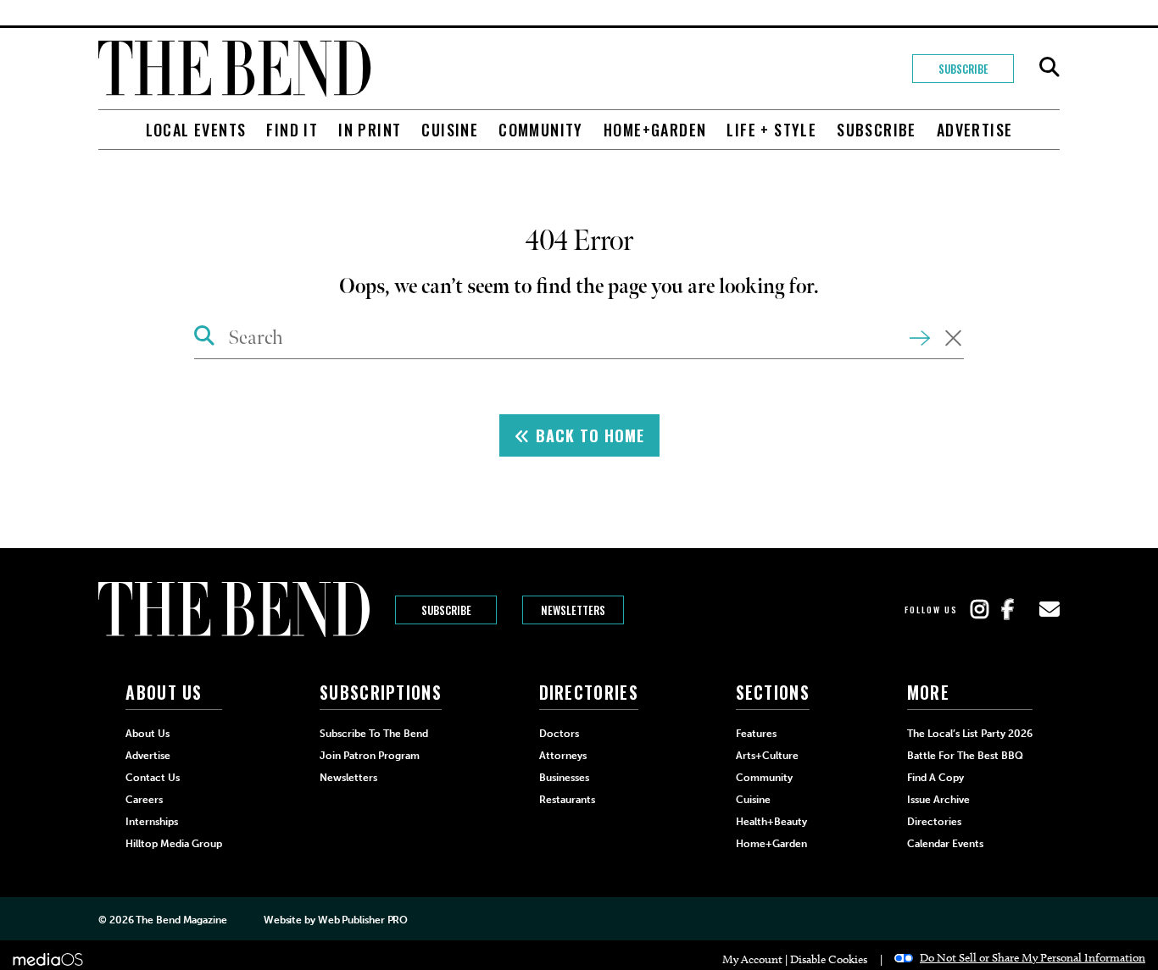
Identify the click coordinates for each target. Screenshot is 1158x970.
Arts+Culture (767, 756)
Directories (934, 822)
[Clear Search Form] (953, 339)
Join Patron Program (370, 756)
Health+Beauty (771, 822)
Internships (151, 822)
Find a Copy (935, 778)
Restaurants (567, 800)
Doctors (559, 734)
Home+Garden (655, 130)
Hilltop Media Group (173, 844)
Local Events (196, 130)
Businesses (564, 778)
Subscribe (963, 68)
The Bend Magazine (181, 920)
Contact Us (152, 778)
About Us (147, 734)
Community (540, 130)
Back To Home (587, 435)
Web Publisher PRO (363, 920)
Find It (292, 130)
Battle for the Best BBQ (965, 756)
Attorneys (563, 756)
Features (756, 734)
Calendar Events (945, 844)
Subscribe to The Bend (374, 734)
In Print (369, 130)
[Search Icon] (204, 338)
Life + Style (771, 130)
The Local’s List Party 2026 (970, 734)
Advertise (975, 130)
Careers (144, 800)
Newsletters (573, 609)
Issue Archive (938, 800)
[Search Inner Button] (920, 336)
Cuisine (449, 130)
